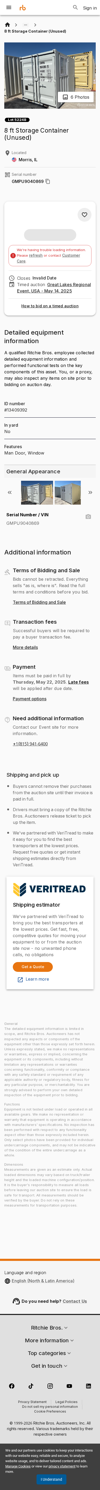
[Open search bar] (75, 7)
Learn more (37, 979)
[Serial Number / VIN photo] (88, 517)
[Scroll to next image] (90, 492)
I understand (51, 1479)
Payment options (29, 699)
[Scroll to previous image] (9, 492)
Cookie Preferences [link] (50, 1411)
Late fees (78, 682)
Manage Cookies (18, 1466)
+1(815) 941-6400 (30, 744)
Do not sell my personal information (50, 1407)
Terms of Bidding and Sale (39, 602)
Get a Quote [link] (33, 966)
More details (25, 647)
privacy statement (62, 1466)
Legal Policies (66, 1402)
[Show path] (25, 25)
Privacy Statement (32, 1402)
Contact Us (75, 1301)
